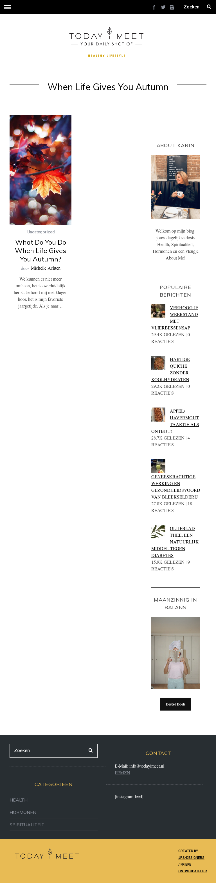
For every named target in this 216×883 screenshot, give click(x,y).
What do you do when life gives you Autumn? (40, 250)
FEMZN (122, 772)
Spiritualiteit (27, 824)
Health (19, 800)
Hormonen (23, 812)
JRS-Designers (191, 858)
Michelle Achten (45, 268)
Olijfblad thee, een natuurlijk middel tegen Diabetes (175, 541)
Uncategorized (41, 232)
